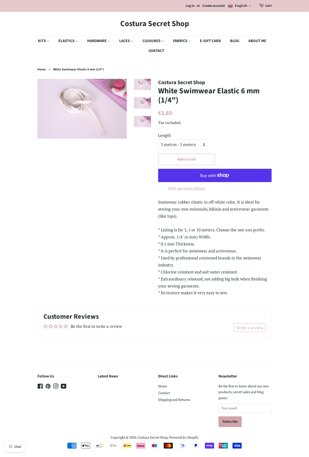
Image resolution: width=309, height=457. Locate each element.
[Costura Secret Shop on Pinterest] (48, 387)
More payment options (186, 188)
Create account (213, 5)
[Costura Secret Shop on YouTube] (63, 387)
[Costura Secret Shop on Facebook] (40, 387)
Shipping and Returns (174, 399)
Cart (268, 5)
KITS (42, 41)
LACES (125, 41)
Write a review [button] (249, 328)
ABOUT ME (257, 41)
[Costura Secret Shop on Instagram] (55, 387)
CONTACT (156, 50)
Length (164, 135)
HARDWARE (97, 41)
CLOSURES (151, 41)
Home (41, 69)
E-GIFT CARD (210, 41)
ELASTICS (66, 41)
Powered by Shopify (184, 437)
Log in (190, 5)
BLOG (234, 41)
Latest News (108, 376)
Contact (164, 393)
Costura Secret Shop (154, 23)
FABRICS (180, 41)
